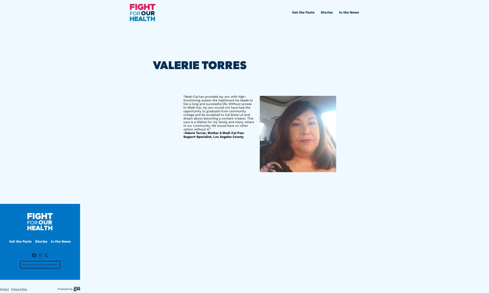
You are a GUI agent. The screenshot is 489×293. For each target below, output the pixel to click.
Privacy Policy (19, 289)
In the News (349, 12)
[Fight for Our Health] (142, 12)
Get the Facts (303, 12)
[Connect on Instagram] (40, 256)
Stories (327, 12)
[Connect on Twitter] (46, 256)
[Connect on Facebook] (34, 256)
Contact (4, 289)
